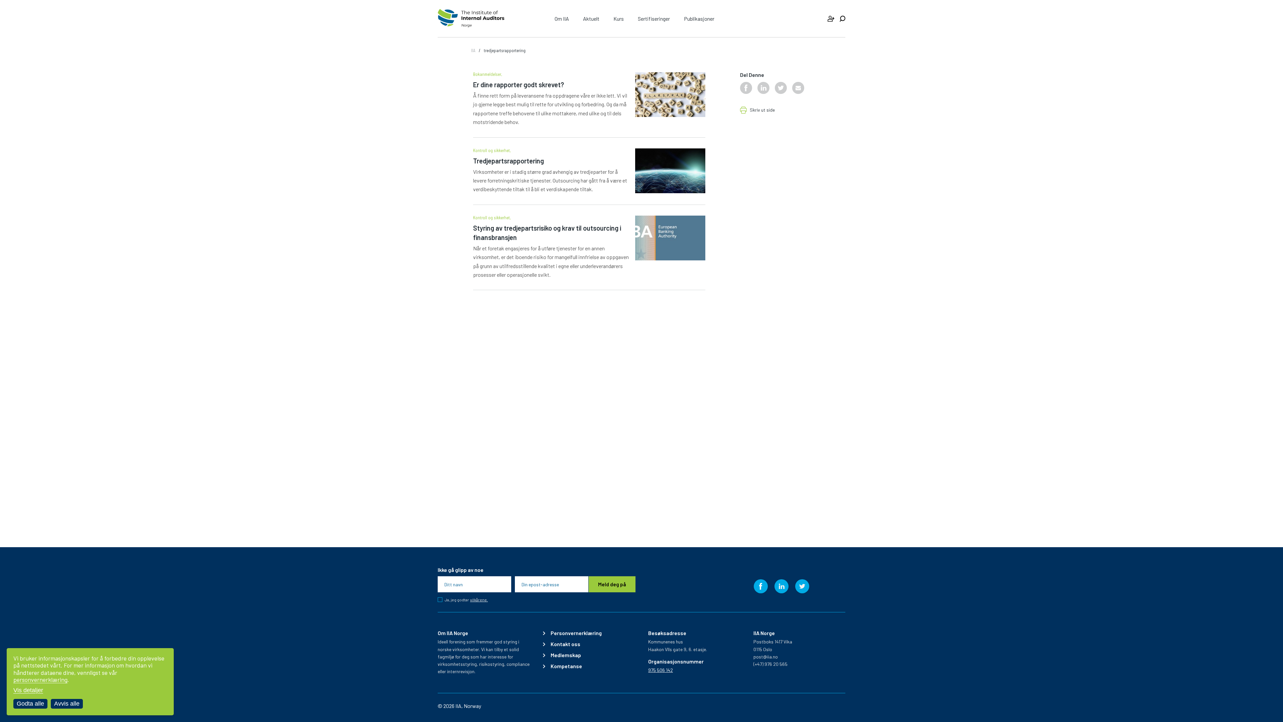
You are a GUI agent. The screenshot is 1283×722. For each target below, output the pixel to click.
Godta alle (30, 703)
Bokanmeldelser (487, 74)
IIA (473, 50)
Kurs (618, 18)
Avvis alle (67, 703)
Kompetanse (566, 666)
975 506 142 (660, 670)
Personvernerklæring (576, 633)
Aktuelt (591, 18)
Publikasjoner (699, 18)
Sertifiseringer (654, 18)
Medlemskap (566, 655)
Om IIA (562, 18)
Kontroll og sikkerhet (491, 150)
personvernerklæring (40, 679)
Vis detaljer (28, 690)
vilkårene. (479, 600)
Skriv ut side (762, 110)
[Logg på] (831, 18)
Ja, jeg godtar (466, 599)
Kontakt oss (565, 644)
